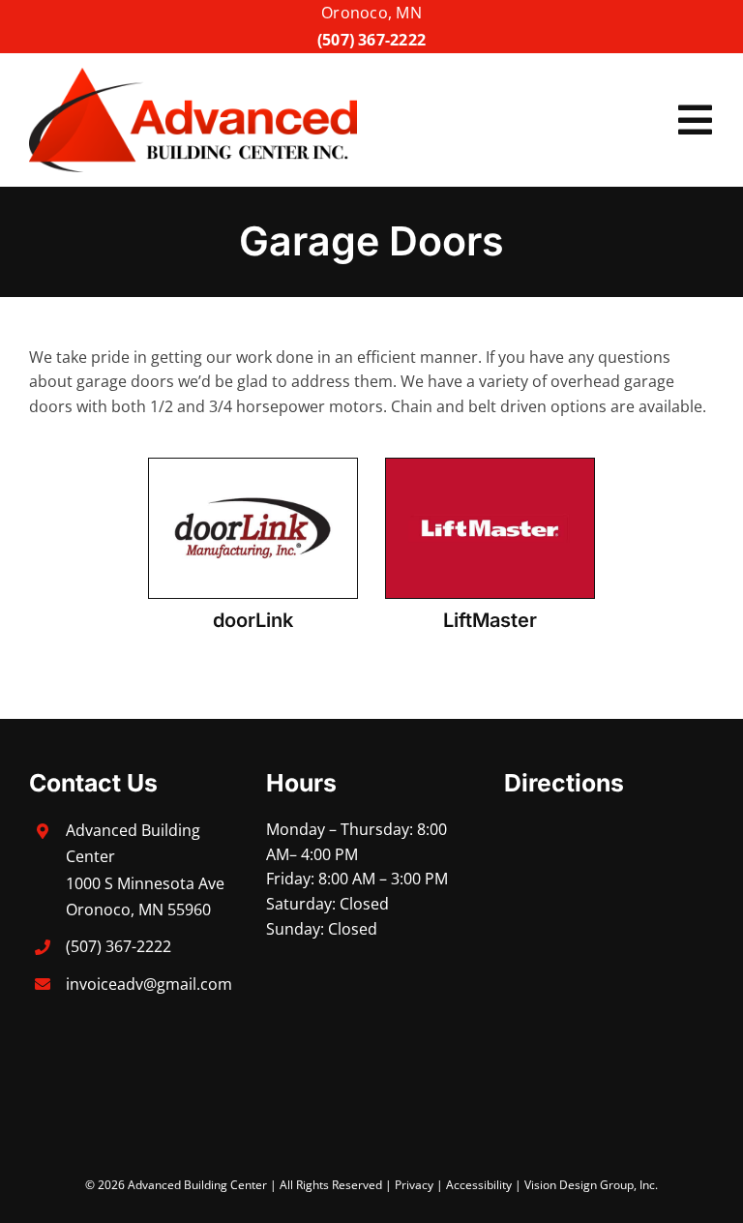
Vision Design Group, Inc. (591, 1185)
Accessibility (479, 1185)
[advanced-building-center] (193, 75)
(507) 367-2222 (371, 39)
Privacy (414, 1185)
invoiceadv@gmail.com (149, 984)
